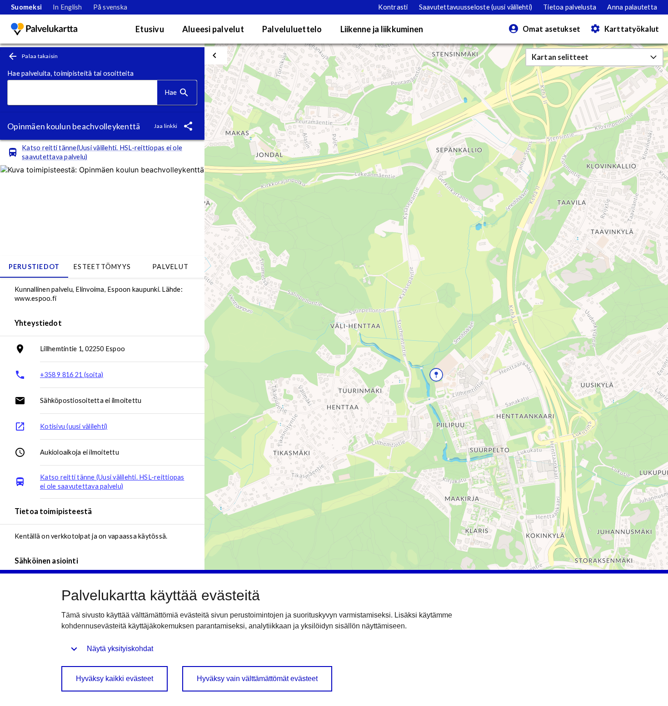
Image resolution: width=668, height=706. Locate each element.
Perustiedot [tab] (34, 266)
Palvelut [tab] (170, 266)
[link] (26, 7)
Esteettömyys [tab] (102, 266)
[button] (594, 57)
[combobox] (82, 92)
